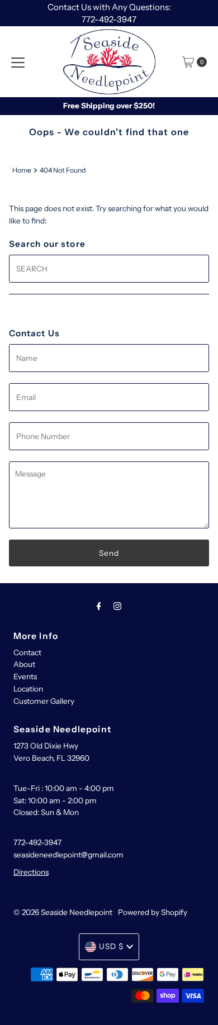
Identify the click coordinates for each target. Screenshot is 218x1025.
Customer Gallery (43, 701)
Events (25, 676)
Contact (27, 652)
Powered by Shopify (152, 912)
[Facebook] (99, 606)
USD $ (111, 946)
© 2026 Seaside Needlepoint (62, 912)
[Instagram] (117, 606)
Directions (31, 871)
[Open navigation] (18, 62)
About (24, 664)
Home (21, 170)
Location (28, 688)
